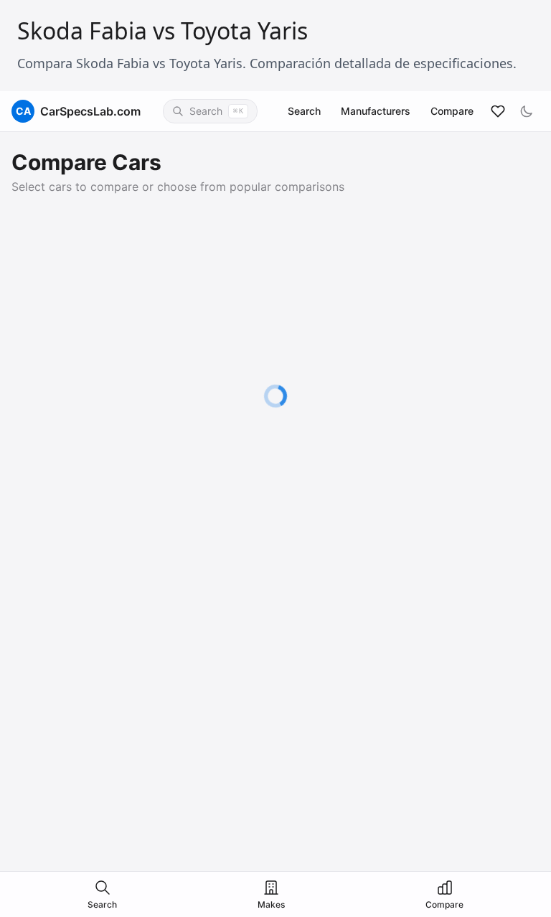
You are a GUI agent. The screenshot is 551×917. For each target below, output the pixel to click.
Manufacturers (375, 111)
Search (304, 111)
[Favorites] (498, 111)
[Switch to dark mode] (527, 111)
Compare (452, 111)
